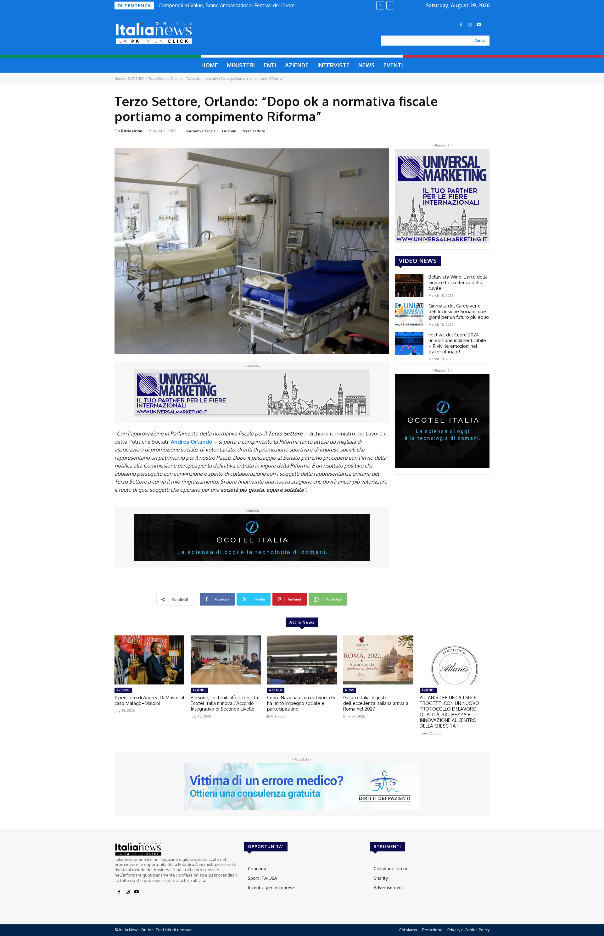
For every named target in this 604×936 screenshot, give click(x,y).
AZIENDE (123, 690)
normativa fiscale (201, 131)
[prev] (380, 5)
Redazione (132, 130)
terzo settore (254, 131)
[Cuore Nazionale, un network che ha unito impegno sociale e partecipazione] (302, 659)
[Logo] (169, 33)
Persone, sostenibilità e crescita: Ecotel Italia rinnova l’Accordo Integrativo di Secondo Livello (225, 703)
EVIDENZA (136, 78)
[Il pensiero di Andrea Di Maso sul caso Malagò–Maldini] (149, 659)
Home (119, 78)
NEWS (349, 690)
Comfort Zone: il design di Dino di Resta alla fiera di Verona (226, 5)
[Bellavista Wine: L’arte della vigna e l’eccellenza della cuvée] (409, 285)
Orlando (229, 131)
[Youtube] (478, 24)
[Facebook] (461, 24)
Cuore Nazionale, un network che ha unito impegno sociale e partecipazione (302, 703)
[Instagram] (470, 24)
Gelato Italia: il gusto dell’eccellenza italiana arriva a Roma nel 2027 (375, 703)
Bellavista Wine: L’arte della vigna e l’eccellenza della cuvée (458, 282)
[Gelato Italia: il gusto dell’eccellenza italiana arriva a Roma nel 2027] (378, 659)
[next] (390, 5)
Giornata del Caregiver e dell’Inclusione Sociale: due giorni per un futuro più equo (458, 311)
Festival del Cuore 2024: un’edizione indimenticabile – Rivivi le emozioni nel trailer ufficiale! (457, 343)
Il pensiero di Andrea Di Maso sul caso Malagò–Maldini (149, 700)
